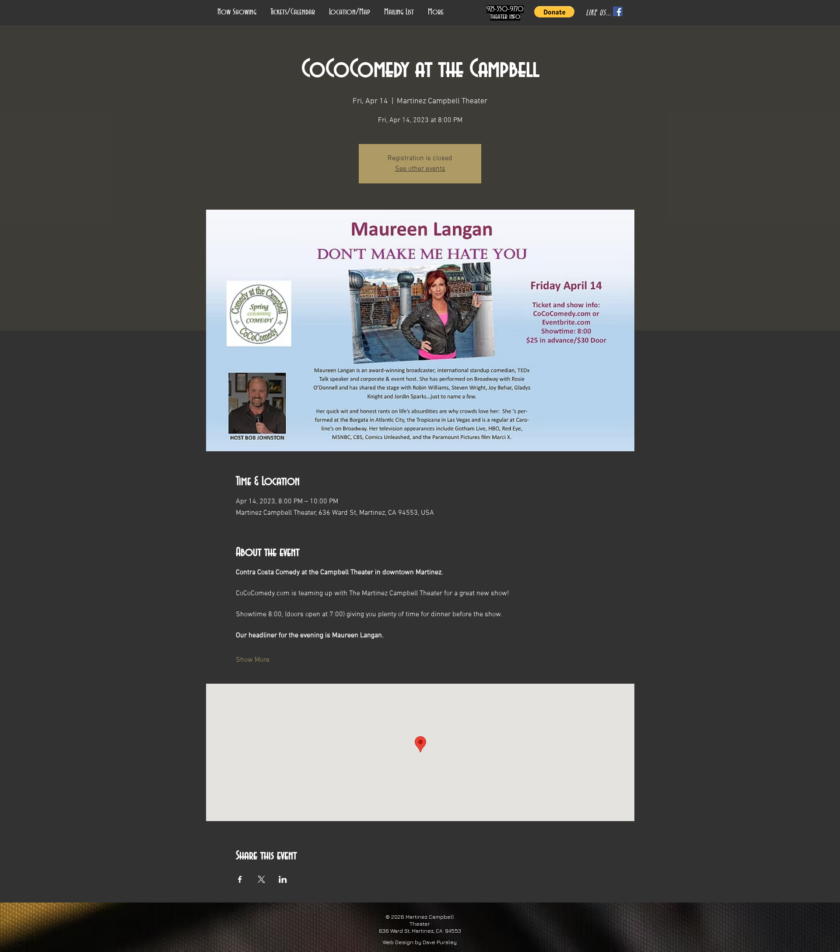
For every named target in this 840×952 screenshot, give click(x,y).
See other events (420, 169)
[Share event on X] (261, 879)
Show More (253, 660)
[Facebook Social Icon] (618, 11)
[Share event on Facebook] (240, 879)
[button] (554, 12)
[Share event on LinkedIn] (283, 879)
